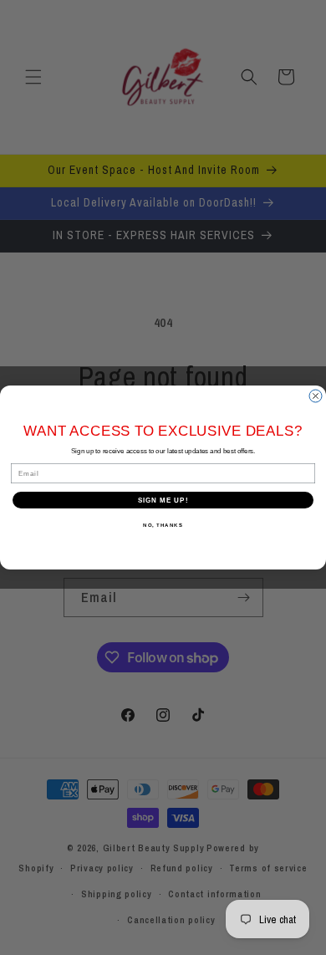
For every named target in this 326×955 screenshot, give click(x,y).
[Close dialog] (315, 396)
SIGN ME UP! (163, 500)
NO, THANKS (163, 526)
